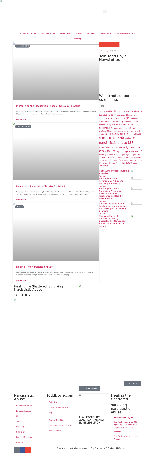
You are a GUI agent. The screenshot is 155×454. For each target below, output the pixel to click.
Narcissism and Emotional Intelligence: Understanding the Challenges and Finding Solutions (112, 207)
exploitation (126, 122)
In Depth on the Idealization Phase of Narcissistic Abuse (48, 105)
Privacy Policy (55, 430)
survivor (106, 163)
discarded (133, 115)
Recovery (91, 33)
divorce (102, 119)
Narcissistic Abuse (28, 33)
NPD (110, 151)
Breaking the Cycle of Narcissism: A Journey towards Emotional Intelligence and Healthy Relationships (111, 193)
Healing (77, 38)
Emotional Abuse (48, 33)
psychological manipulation (109, 155)
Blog (106, 51)
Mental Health (65, 33)
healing (127, 128)
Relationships (105, 33)
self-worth (107, 160)
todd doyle (125, 163)
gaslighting (106, 128)
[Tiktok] (17, 450)
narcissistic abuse (117, 143)
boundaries (109, 115)
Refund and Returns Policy (60, 425)
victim (103, 165)
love (126, 131)
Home (101, 51)
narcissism (113, 138)
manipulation (120, 133)
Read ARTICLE (21, 119)
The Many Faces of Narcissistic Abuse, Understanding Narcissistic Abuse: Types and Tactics (112, 220)
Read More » (103, 176)
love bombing (105, 134)
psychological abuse (129, 151)
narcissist (130, 138)
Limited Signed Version (58, 407)
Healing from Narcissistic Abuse (34, 266)
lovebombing (134, 131)
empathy (116, 122)
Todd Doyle (54, 402)
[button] (105, 11)
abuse (115, 111)
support (117, 160)
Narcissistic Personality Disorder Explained (40, 186)
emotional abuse (118, 118)
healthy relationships (116, 131)
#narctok (103, 111)
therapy (114, 163)
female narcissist (123, 124)
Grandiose (118, 128)
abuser (128, 111)
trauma (135, 163)
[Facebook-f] (22, 450)
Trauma (79, 33)
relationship (108, 157)
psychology (126, 155)
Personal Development (125, 33)
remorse (128, 157)
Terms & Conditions (57, 420)
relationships (120, 157)
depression (122, 115)
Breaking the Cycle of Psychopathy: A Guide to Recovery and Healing (111, 180)
